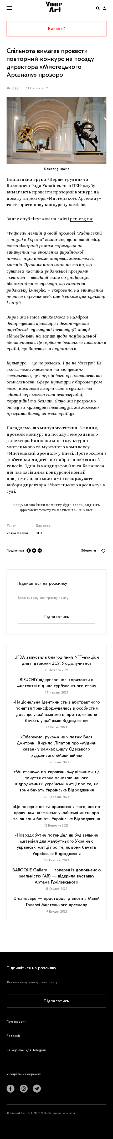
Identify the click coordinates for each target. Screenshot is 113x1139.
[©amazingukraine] (56, 130)
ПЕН (39, 533)
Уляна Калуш (17, 533)
